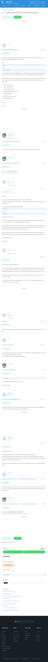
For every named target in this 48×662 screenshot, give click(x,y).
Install (29, 5)
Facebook (38, 631)
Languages (4, 643)
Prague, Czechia (14, 138)
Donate (24, 551)
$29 (5, 554)
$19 (3, 554)
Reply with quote (6, 53)
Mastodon (38, 635)
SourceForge (27, 633)
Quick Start (4, 631)
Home (4, 5)
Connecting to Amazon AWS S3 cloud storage (10, 610)
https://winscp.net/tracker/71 (20, 486)
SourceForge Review (6, 574)
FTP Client (4, 635)
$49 (7, 554)
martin (9, 133)
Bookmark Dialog (5, 605)
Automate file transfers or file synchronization (10, 600)
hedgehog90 (10, 437)
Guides (3, 633)
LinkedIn (38, 639)
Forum (43, 5)
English (18, 621)
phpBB (26, 639)
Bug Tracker (15, 641)
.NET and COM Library (6, 646)
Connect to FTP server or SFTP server (9, 603)
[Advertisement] (24, 30)
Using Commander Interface (7, 593)
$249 (12, 554)
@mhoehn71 (4, 511)
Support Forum (16, 637)
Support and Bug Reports (9, 9)
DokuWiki (26, 637)
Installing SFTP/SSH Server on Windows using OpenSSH (12, 596)
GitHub (26, 631)
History (14, 639)
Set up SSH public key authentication (9, 607)
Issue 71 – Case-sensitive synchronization (10, 172)
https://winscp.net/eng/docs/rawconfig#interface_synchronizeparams (15, 513)
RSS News (38, 641)
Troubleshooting (16, 635)
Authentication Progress (7, 598)
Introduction (16, 5)
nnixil (8, 313)
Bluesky (37, 637)
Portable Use (4, 650)
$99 (9, 554)
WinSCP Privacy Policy (36, 658)
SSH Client (4, 639)
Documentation (36, 5)
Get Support (15, 631)
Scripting (3, 644)
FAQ (14, 633)
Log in (17, 17)
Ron (8, 180)
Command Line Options (6, 648)
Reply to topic (7, 17)
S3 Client (3, 641)
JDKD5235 (9, 393)
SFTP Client (4, 637)
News (10, 5)
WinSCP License (25, 658)
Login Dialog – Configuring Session (8, 591)
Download (23, 5)
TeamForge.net (28, 635)
